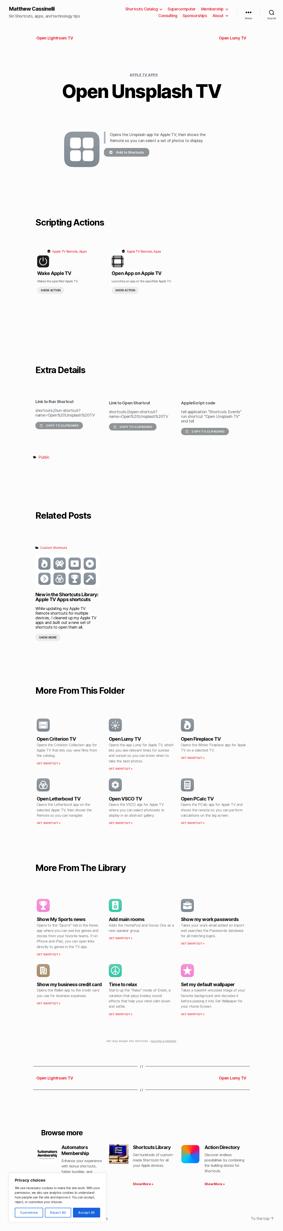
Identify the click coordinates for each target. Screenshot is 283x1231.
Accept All (86, 1212)
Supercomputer (182, 9)
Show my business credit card (69, 984)
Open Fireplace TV (201, 739)
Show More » (143, 1184)
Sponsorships (195, 15)
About (218, 15)
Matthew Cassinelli (32, 9)
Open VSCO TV (125, 799)
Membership (212, 9)
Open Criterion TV (56, 739)
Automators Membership (75, 1150)
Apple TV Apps (144, 75)
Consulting (167, 15)
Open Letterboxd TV (58, 799)
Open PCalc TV (197, 799)
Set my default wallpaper (208, 984)
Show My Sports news (61, 919)
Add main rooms (126, 919)
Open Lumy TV (125, 739)
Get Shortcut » (49, 763)
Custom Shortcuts (53, 547)
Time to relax (123, 984)
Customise (29, 1212)
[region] (57, 1197)
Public (43, 457)
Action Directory (222, 1147)
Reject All (58, 1212)
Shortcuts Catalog (141, 9)
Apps (83, 251)
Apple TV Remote (64, 251)
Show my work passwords (210, 919)
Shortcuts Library (152, 1147)
